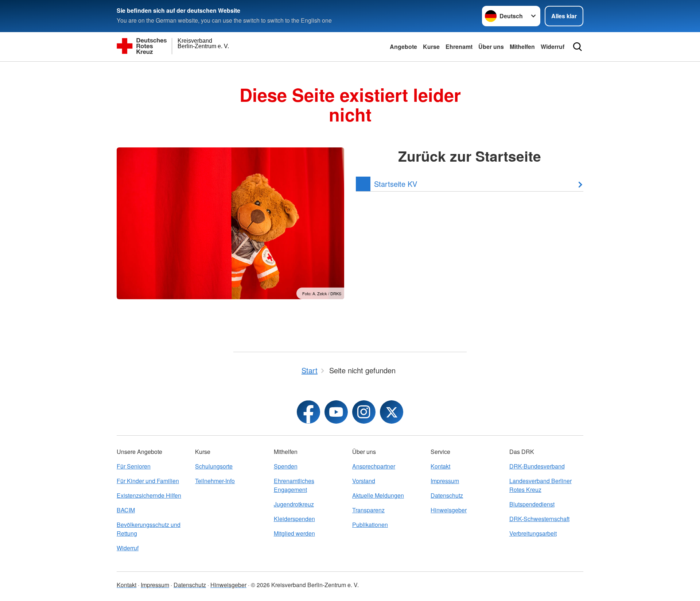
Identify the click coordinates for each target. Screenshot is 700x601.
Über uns (491, 46)
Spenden (286, 466)
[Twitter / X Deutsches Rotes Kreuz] (391, 412)
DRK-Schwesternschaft (539, 519)
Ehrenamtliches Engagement (294, 485)
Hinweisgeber (449, 510)
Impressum (445, 481)
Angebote (403, 46)
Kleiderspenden (294, 519)
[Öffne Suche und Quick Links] (577, 47)
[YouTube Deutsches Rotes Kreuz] (336, 412)
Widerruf (552, 46)
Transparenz (368, 510)
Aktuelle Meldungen (378, 495)
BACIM (126, 510)
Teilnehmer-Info (215, 481)
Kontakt (440, 466)
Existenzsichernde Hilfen (149, 495)
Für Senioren (134, 466)
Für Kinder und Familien (148, 481)
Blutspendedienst (532, 504)
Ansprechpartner (373, 466)
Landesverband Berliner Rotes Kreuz (540, 485)
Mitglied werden (294, 533)
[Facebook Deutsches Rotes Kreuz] (308, 412)
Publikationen (370, 524)
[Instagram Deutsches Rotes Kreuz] (364, 412)
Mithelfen (522, 46)
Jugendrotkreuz (294, 504)
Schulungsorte (214, 466)
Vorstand (363, 481)
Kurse (431, 46)
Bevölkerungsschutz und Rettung (148, 529)
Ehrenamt (459, 46)
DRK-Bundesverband (537, 466)
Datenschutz (447, 495)
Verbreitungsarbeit (533, 533)
